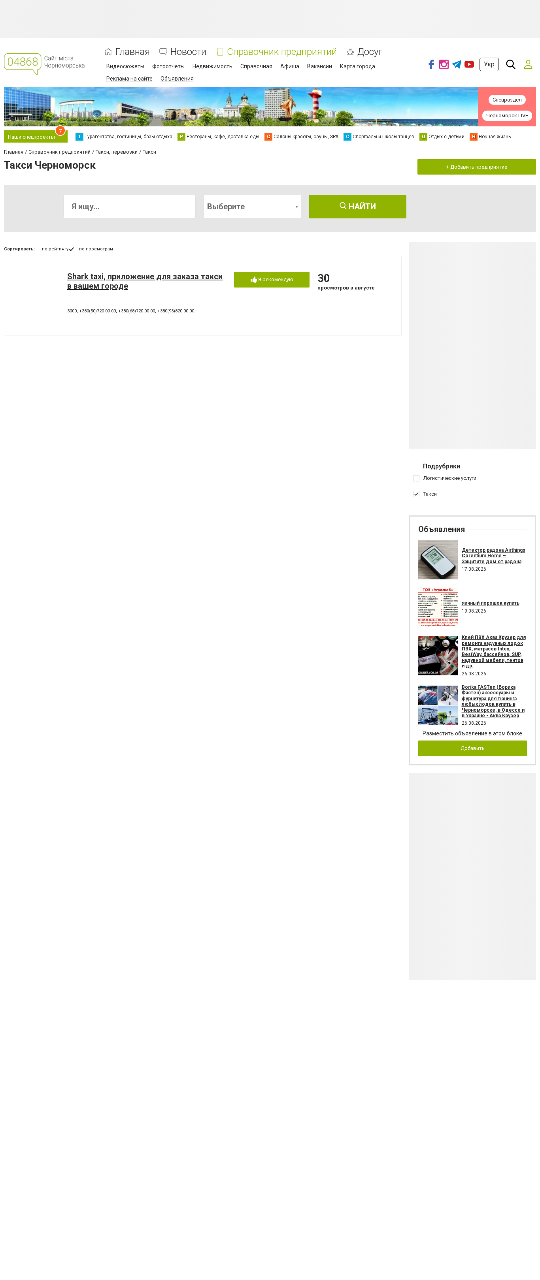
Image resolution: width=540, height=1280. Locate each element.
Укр (489, 64)
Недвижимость (212, 66)
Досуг (369, 52)
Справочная (256, 66)
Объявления (177, 78)
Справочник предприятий (282, 52)
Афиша (289, 66)
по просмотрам (96, 249)
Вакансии (319, 66)
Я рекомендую (275, 279)
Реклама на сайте (129, 78)
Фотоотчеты (168, 66)
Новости (188, 52)
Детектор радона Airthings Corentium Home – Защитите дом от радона (493, 555)
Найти (361, 206)
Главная (132, 52)
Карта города (357, 66)
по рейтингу (55, 249)
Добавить (473, 748)
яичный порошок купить (490, 603)
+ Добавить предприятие (476, 167)
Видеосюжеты (125, 66)
